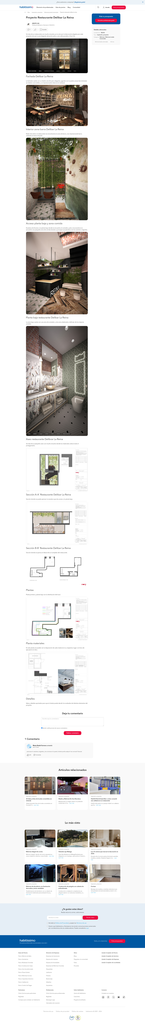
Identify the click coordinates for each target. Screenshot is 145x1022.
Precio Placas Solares (24, 972)
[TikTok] (123, 997)
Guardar (44, 29)
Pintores (48, 975)
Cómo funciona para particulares (27, 993)
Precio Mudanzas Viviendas (25, 962)
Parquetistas (49, 969)
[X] (113, 997)
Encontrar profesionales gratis (106, 20)
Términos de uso (82, 923)
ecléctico (36, 218)
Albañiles (48, 982)
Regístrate (21, 996)
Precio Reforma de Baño (24, 956)
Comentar (38, 755)
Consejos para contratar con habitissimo (29, 1000)
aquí (87, 928)
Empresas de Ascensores (52, 956)
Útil (30, 755)
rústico (40, 71)
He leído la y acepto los (68, 923)
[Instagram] (103, 997)
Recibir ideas (90, 917)
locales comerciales (32, 71)
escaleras (30, 218)
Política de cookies (77, 1011)
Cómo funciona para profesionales (55, 993)
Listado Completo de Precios (110, 952)
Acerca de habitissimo (80, 993)
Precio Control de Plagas (25, 985)
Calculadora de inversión (53, 1003)
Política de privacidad (62, 1011)
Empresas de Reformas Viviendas (55, 965)
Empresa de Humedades (52, 962)
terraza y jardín (44, 218)
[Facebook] (108, 997)
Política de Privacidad (61, 923)
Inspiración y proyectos (37, 12)
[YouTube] (118, 997)
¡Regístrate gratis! (79, 2)
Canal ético (77, 996)
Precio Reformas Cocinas (25, 975)
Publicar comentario (72, 733)
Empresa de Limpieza (52, 959)
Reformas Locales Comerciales (51, 12)
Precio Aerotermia (23, 959)
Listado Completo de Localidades (111, 962)
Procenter (76, 965)
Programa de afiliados (80, 1000)
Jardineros (49, 972)
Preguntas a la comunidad (81, 959)
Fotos (75, 962)
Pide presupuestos (118, 7)
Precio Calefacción (23, 982)
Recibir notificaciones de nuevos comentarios (55, 728)
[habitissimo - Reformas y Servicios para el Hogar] (26, 7)
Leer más (36, 805)
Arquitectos (49, 985)
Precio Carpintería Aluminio (25, 979)
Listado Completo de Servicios (110, 956)
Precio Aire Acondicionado (25, 969)
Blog (29, 12)
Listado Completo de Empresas (110, 959)
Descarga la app (50, 1000)
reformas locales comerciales (101, 41)
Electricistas (49, 979)
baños (29, 433)
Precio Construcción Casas (25, 965)
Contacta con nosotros (108, 993)
